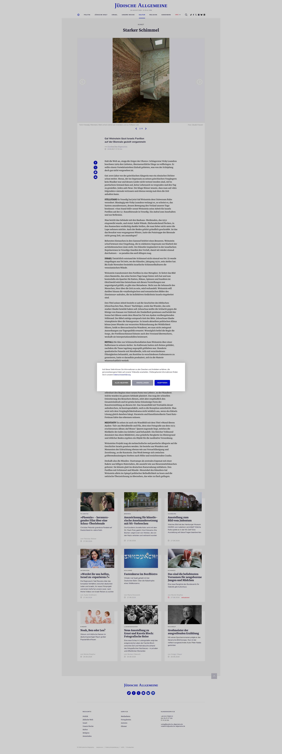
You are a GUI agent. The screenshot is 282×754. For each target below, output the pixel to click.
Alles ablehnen (121, 383)
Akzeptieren (162, 383)
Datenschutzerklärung (122, 374)
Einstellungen (142, 383)
